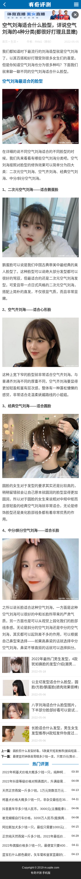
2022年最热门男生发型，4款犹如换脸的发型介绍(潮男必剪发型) (55, 664)
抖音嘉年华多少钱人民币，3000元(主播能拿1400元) (39, 809)
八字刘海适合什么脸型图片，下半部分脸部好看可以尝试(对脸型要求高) (55, 710)
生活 (13, 41)
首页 (5, 41)
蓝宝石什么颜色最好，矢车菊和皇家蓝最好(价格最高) (39, 854)
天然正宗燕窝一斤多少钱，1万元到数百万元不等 (36, 790)
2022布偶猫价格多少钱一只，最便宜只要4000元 (36, 845)
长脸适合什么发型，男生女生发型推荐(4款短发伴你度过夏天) (55, 733)
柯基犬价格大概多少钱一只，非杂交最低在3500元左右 (40, 799)
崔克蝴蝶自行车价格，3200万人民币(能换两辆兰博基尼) (41, 818)
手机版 (46, 873)
